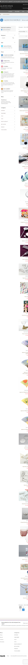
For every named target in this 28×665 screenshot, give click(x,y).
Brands (1, 637)
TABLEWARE (17, 11)
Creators (1, 639)
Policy (8, 655)
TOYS (2, 118)
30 (18, 36)
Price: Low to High (21, 31)
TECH (23, 11)
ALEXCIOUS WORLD (6, 29)
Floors (1, 634)
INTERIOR (10, 11)
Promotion (2, 641)
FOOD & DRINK (4, 129)
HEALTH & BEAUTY (4, 121)
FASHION (16, 648)
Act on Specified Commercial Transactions (19, 655)
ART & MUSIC (3, 124)
